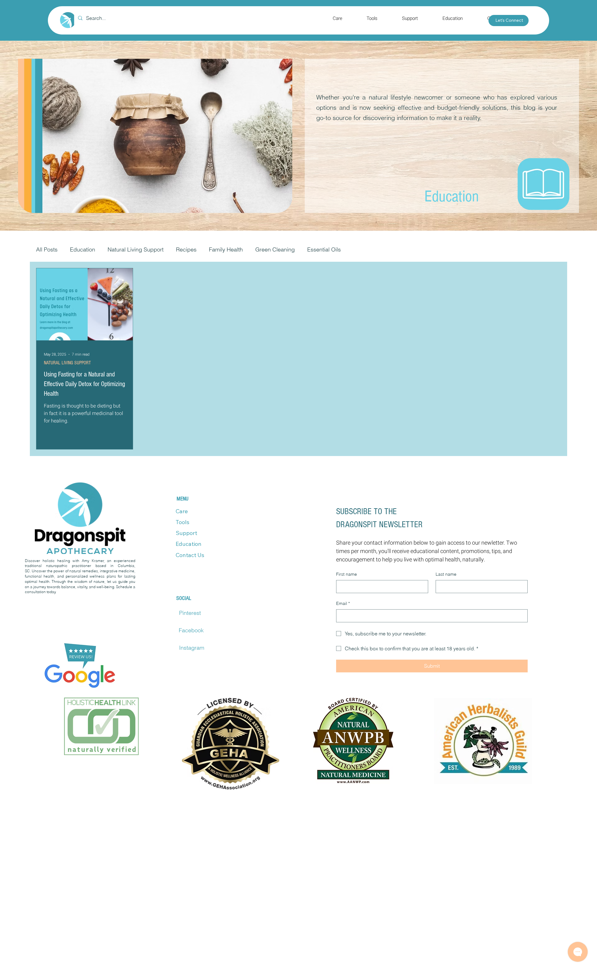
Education (82, 249)
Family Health (226, 249)
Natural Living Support (136, 249)
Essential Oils (324, 249)
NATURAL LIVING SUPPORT (67, 363)
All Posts (47, 249)
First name (346, 574)
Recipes (186, 249)
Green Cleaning (275, 249)
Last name (446, 574)
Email (343, 603)
